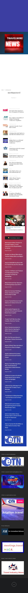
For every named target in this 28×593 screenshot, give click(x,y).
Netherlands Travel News (14, 108)
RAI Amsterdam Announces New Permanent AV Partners (16, 111)
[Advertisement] (14, 16)
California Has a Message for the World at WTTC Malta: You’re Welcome (13, 387)
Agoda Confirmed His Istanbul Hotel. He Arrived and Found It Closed (13, 355)
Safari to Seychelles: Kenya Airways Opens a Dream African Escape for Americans (13, 415)
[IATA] (5, 148)
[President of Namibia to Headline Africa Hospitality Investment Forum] (5, 193)
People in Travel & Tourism (15, 183)
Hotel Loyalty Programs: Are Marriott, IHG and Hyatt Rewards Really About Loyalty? (13, 310)
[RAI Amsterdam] (5, 110)
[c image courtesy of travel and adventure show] (5, 125)
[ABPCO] (5, 118)
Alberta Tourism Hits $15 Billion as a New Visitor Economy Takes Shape (14, 425)
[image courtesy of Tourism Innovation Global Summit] (5, 162)
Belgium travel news (13, 153)
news (10, 115)
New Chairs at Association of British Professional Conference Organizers (16, 119)
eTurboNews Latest (14, 237)
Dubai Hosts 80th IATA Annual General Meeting (16, 149)
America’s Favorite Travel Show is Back (15, 126)
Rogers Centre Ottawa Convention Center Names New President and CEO (16, 186)
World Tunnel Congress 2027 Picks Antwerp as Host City (16, 156)
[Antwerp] (5, 155)
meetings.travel (12, 124)
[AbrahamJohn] (5, 132)
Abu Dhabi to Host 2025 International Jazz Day (15, 171)
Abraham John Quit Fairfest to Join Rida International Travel (16, 133)
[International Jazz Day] (5, 170)
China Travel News (13, 176)
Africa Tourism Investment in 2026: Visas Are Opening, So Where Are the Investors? (12, 329)
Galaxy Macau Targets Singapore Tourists (14, 178)
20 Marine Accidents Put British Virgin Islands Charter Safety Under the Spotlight (13, 377)
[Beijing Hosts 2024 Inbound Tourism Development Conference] (5, 140)
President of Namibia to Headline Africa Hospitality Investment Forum (16, 195)
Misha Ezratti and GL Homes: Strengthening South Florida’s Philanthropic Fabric (13, 405)
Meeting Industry (13, 131)
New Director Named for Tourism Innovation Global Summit (16, 164)
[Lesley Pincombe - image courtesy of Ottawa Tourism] (5, 185)
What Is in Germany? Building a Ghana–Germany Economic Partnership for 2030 (13, 292)
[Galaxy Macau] (5, 177)
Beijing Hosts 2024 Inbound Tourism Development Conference (16, 141)
